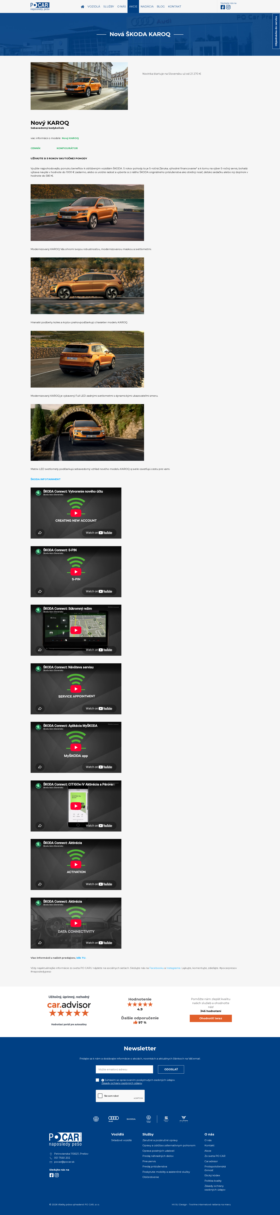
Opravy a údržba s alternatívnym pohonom (168, 1145)
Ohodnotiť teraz (210, 1018)
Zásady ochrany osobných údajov (121, 1083)
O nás (207, 1140)
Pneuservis (149, 1161)
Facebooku (156, 968)
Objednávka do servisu (276, 31)
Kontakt (209, 1145)
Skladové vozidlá (121, 1140)
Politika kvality (213, 1180)
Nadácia (147, 6)
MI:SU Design (179, 1204)
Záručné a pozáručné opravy (160, 1140)
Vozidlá (94, 6)
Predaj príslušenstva (154, 1166)
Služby (108, 6)
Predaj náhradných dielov (158, 1155)
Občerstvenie (150, 1177)
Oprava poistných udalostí (158, 1150)
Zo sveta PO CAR (214, 1155)
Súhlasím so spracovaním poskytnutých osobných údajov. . (138, 1081)
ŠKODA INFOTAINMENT (46, 479)
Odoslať (171, 1069)
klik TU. (81, 957)
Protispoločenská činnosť (215, 1168)
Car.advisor (211, 1161)
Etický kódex (212, 1175)
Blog (161, 6)
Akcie (207, 1150)
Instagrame (173, 968)
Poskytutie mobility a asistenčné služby (166, 1171)
